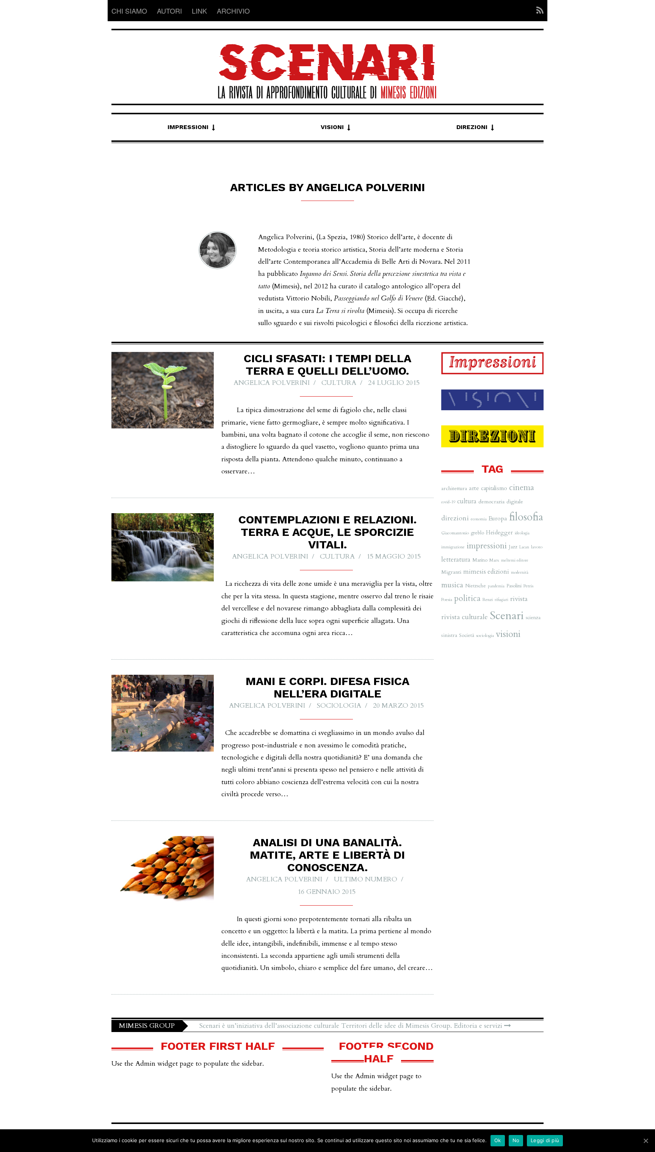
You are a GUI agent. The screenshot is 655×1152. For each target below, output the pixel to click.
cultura (338, 383)
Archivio (233, 11)
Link (199, 11)
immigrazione (453, 547)
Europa (498, 518)
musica (452, 585)
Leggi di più (545, 1140)
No (516, 1140)
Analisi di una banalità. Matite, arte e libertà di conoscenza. (327, 855)
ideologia (522, 533)
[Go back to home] (327, 64)
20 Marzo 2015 (398, 705)
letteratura (455, 559)
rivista (519, 599)
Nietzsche (475, 585)
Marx (494, 560)
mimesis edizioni (486, 572)
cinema (521, 487)
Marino (479, 560)
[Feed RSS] (538, 10)
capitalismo (494, 488)
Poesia (446, 599)
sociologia (485, 635)
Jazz (513, 546)
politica (467, 598)
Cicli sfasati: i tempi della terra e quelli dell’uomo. (327, 364)
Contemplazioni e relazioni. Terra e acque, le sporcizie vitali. (327, 532)
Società (466, 635)
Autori (169, 11)
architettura (454, 488)
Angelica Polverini (271, 383)
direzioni (455, 518)
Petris (528, 586)
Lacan (524, 547)
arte (474, 488)
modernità (519, 572)
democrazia (491, 501)
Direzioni (471, 127)
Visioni (332, 127)
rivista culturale (464, 617)
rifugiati (501, 599)
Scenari (507, 615)
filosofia (526, 517)
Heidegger (499, 532)
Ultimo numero (365, 879)
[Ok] (645, 1140)
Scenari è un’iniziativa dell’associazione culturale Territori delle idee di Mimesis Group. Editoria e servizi (351, 1026)
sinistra (449, 635)
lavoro (536, 547)
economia (479, 519)
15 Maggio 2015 (394, 556)
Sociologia (339, 705)
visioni (508, 634)
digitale (514, 501)
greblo (477, 532)
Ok (497, 1140)
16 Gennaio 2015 (327, 892)
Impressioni (188, 127)
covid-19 (448, 502)
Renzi (488, 599)
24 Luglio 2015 (394, 383)
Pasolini (514, 585)
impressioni (487, 545)
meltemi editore (514, 560)
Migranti (451, 572)
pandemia (496, 586)
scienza (533, 617)
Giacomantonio (455, 533)
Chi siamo (129, 11)
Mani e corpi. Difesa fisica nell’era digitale (327, 687)
